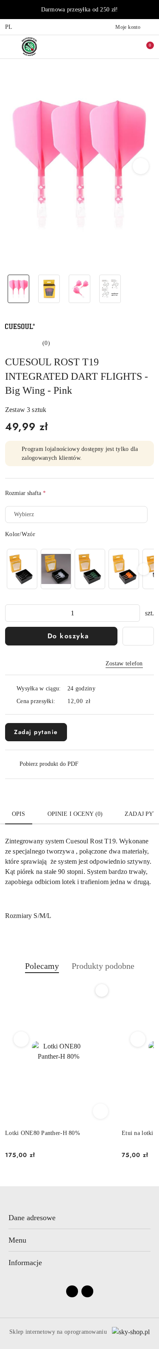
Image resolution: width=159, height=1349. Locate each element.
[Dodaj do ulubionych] (138, 636)
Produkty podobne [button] (103, 966)
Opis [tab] (18, 814)
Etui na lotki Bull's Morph (38, 1133)
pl (9, 27)
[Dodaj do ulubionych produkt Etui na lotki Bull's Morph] (101, 990)
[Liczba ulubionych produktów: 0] (126, 47)
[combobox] (76, 514)
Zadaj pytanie (36, 732)
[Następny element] (144, 569)
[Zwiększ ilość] (133, 613)
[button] (141, 166)
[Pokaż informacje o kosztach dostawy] (96, 701)
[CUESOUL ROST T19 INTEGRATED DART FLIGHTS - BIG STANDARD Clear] (56, 569)
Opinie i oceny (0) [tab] (75, 814)
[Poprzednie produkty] (21, 1039)
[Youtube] (87, 1291)
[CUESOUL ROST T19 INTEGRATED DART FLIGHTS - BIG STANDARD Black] (22, 569)
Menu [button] (17, 1240)
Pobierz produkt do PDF (49, 764)
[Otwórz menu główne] (10, 46)
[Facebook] (72, 1291)
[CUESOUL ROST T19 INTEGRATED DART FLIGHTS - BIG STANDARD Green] (90, 569)
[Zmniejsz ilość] (12, 613)
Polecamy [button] (42, 966)
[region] (79, 569)
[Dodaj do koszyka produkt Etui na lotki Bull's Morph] (100, 1111)
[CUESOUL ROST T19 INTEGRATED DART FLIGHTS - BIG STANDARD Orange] (124, 569)
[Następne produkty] (138, 1039)
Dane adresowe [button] (32, 1217)
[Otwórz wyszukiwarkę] (108, 47)
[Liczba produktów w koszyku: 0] (144, 47)
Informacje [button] (25, 1262)
